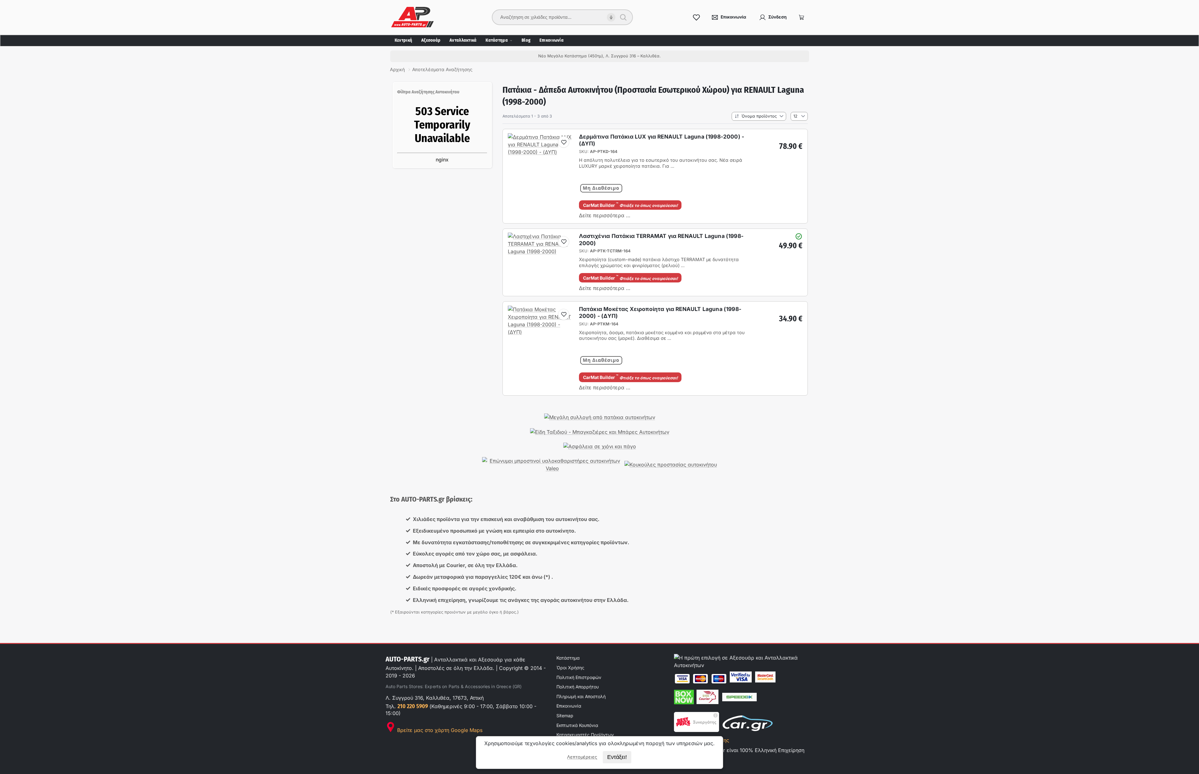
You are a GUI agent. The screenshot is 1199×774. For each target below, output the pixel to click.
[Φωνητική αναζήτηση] (611, 17)
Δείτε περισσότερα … (604, 215)
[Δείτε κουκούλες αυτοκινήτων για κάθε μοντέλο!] (670, 465)
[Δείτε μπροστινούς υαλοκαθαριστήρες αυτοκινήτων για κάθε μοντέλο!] (552, 464)
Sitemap (564, 715)
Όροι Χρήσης (570, 667)
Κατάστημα (497, 40)
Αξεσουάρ (430, 40)
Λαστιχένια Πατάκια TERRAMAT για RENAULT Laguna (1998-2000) (661, 239)
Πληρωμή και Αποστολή (581, 696)
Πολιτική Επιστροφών (578, 677)
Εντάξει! (617, 757)
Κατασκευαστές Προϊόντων (585, 734)
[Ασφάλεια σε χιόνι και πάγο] (599, 446)
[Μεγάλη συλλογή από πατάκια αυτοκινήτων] (599, 417)
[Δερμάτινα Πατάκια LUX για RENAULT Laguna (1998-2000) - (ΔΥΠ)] (540, 152)
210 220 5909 (412, 706)
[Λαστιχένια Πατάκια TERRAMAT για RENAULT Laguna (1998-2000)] (540, 251)
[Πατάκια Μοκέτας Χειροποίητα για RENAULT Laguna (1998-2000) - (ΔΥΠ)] (540, 332)
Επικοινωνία (551, 40)
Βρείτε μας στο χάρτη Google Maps (439, 730)
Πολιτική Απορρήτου (577, 686)
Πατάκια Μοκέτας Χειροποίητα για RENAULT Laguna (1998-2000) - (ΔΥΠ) (660, 312)
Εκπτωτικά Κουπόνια (577, 725)
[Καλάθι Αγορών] (801, 17)
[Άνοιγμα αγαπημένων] (696, 17)
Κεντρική (403, 40)
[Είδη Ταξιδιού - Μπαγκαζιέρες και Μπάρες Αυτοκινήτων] (599, 432)
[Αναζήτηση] (623, 17)
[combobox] (558, 17)
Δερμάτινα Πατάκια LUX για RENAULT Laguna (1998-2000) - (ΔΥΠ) (661, 140)
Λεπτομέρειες (582, 757)
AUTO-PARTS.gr (408, 659)
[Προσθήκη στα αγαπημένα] (563, 142)
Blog (526, 40)
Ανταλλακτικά (463, 40)
